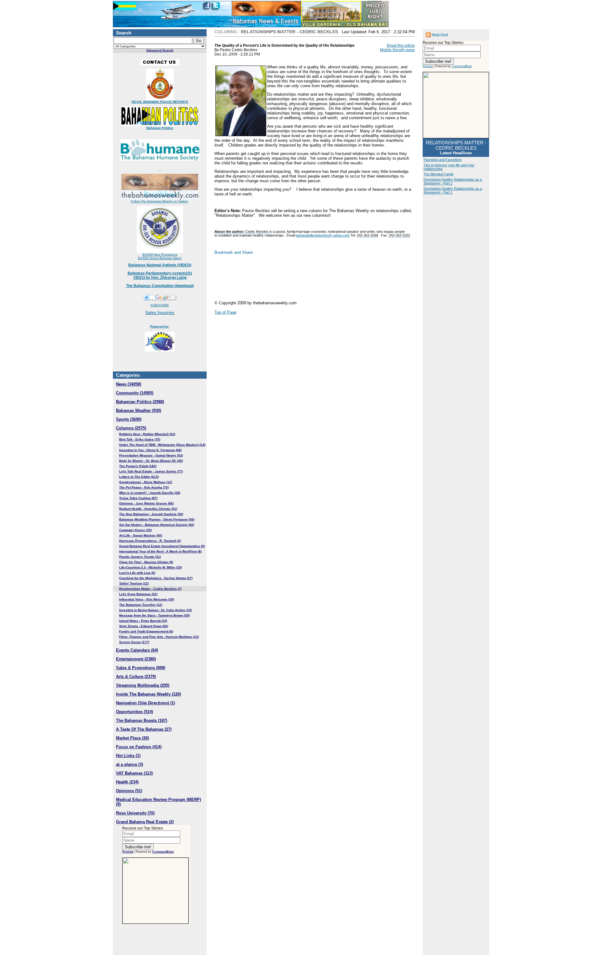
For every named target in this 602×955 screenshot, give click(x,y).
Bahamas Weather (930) (138, 410)
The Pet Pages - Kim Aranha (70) (144, 487)
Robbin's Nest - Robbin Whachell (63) (147, 434)
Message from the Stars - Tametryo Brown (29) (154, 615)
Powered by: (159, 326)
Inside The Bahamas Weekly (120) (148, 694)
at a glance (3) (129, 764)
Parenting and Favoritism (443, 160)
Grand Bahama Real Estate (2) (145, 821)
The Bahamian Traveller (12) (140, 604)
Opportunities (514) (134, 711)
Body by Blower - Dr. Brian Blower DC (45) (151, 460)
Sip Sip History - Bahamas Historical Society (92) (156, 524)
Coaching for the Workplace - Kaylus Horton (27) (156, 578)
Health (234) (127, 782)
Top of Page (225, 312)
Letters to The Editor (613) (139, 476)
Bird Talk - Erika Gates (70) (139, 439)
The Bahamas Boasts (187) (141, 720)
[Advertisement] (264, 280)
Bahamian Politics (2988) (140, 401)
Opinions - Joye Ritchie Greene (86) (146, 503)
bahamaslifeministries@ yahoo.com (323, 235)
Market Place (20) (132, 738)
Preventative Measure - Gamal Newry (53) (151, 455)
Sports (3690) (128, 419)
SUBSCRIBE (159, 305)
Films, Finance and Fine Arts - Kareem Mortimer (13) (159, 636)
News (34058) (128, 384)
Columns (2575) (131, 428)
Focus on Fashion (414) (138, 746)
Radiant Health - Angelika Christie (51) (148, 508)
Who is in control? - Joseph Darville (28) (149, 492)
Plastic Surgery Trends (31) (140, 556)
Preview (127, 851)
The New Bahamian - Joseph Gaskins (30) (151, 514)
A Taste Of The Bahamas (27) (144, 729)
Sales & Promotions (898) (140, 667)
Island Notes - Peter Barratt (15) (143, 620)
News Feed (440, 34)
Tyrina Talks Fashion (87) (138, 498)
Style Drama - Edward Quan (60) (143, 626)
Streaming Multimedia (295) (142, 685)
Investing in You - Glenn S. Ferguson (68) (150, 450)
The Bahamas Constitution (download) (160, 286)
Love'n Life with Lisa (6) (137, 572)
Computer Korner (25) (135, 530)
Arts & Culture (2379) (136, 676)
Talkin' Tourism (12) (134, 583)
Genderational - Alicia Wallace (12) (145, 482)
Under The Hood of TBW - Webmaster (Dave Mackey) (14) (162, 444)
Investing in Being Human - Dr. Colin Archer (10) (155, 610)
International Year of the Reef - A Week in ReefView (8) (160, 551)
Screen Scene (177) (134, 642)
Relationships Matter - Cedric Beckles (289, 31)
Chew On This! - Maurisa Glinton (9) (146, 562)
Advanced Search (159, 50)
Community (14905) (134, 393)
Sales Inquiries (159, 312)
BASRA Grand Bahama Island (160, 258)
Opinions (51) (129, 790)
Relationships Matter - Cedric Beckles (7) (150, 588)
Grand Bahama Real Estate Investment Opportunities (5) (162, 546)
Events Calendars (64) (137, 650)
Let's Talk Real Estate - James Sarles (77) (151, 471)
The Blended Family (439, 174)
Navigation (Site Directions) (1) (145, 703)
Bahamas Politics (159, 128)
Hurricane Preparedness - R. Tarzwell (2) (150, 540)
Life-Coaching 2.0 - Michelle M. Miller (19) (150, 567)
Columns (225, 31)
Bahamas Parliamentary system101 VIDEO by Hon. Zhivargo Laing (160, 275)
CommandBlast (163, 851)
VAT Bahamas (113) (134, 773)
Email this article (401, 45)
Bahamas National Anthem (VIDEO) (159, 265)
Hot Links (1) (128, 755)
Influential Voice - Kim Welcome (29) (146, 599)
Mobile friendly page (397, 50)
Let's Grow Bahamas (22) (138, 594)
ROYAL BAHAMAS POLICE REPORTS (160, 102)
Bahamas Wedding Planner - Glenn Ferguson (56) (156, 519)
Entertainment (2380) (136, 659)
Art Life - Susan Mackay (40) (140, 535)
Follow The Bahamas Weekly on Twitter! (159, 201)
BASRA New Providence (159, 254)
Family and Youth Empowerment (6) (146, 631)
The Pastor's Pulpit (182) (137, 466)
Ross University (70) (135, 813)
